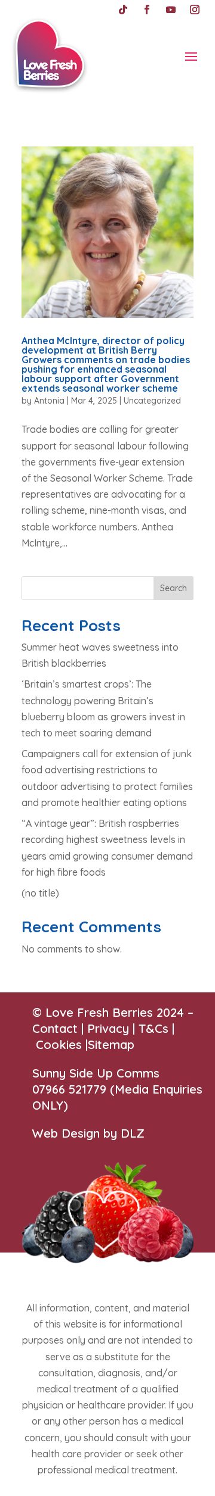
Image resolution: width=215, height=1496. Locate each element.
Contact (55, 1028)
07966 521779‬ (69, 1089)
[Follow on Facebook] (146, 9)
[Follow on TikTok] (123, 9)
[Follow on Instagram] (194, 9)
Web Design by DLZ (88, 1133)
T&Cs (153, 1028)
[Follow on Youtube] (170, 9)
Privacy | (113, 1028)
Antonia (49, 400)
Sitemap (111, 1044)
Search (173, 588)
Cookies (59, 1044)
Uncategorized (152, 400)
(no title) (40, 893)
